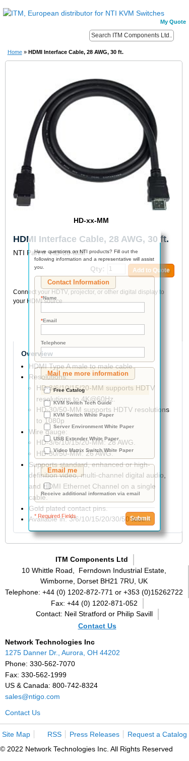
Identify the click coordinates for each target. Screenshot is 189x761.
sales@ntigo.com (32, 696)
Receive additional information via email (90, 493)
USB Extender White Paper (86, 438)
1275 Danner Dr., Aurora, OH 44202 (62, 653)
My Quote (173, 22)
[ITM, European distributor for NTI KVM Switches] (83, 13)
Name (49, 298)
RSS (54, 734)
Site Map (16, 734)
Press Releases (94, 734)
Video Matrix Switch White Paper (93, 450)
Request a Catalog (157, 734)
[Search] (181, 35)
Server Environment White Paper (93, 426)
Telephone (53, 342)
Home (15, 52)
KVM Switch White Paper (83, 415)
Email (49, 320)
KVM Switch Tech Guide (82, 402)
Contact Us (97, 626)
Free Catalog (69, 390)
